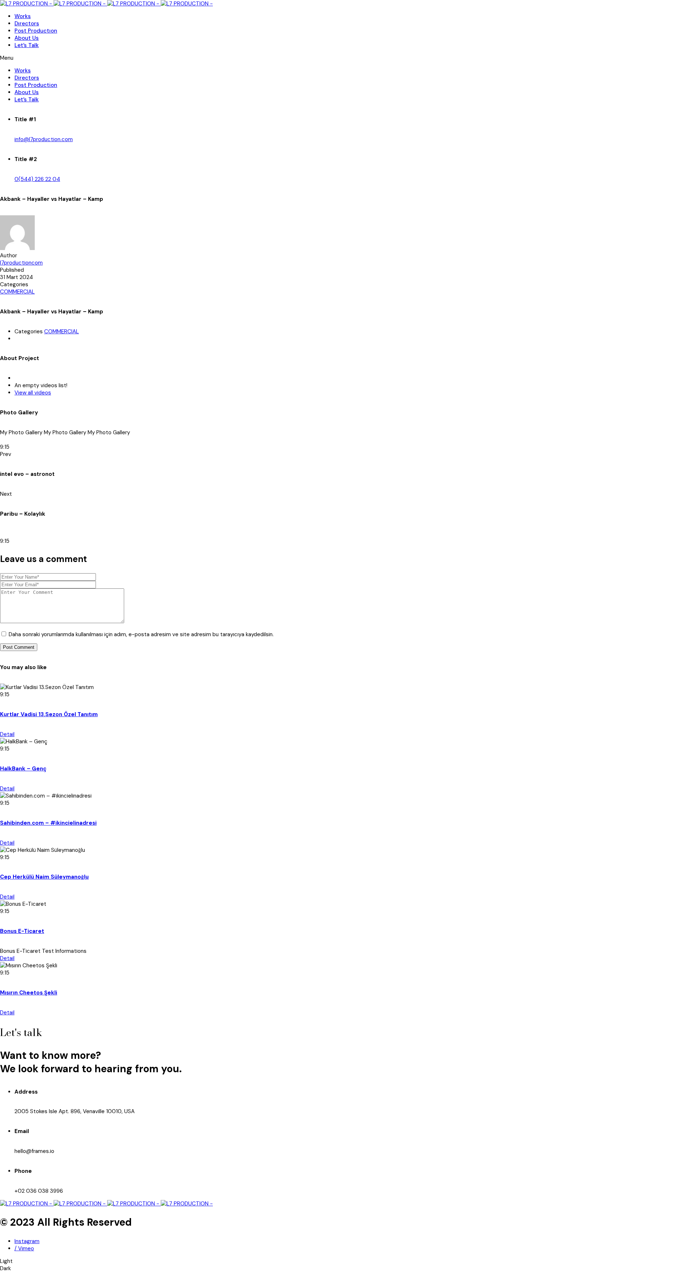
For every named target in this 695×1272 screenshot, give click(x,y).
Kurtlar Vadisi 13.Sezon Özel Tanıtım (49, 714)
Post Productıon (35, 30)
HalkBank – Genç (23, 768)
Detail (7, 734)
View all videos (32, 392)
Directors (26, 77)
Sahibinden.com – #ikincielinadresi (48, 823)
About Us (26, 38)
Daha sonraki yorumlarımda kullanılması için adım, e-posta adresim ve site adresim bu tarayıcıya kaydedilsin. (141, 634)
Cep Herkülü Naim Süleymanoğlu (44, 876)
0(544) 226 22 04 (37, 179)
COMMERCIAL (17, 291)
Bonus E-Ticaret (22, 931)
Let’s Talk (26, 45)
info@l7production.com (43, 139)
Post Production (35, 85)
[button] (347, 58)
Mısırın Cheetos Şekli (28, 992)
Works (22, 16)
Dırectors (26, 23)
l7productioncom (21, 262)
